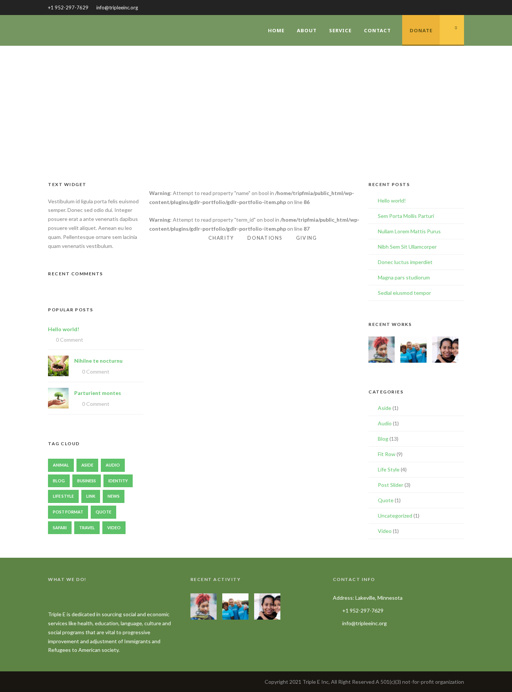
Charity (221, 238)
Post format (68, 511)
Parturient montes (97, 393)
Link (90, 496)
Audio (113, 464)
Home (276, 30)
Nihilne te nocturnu (98, 360)
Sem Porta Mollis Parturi (406, 216)
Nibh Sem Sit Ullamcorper (407, 246)
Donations (264, 238)
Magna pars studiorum (404, 277)
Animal (61, 464)
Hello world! (63, 329)
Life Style (63, 496)
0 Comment (69, 339)
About (307, 30)
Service (340, 30)
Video (114, 527)
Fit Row (386, 454)
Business (86, 480)
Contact (377, 30)
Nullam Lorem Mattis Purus (409, 231)
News (114, 496)
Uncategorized (395, 515)
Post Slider (390, 485)
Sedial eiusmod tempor (404, 293)
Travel (87, 527)
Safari (60, 527)
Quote (103, 511)
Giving (306, 238)
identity (118, 480)
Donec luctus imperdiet (405, 262)
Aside (87, 464)
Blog (59, 480)
